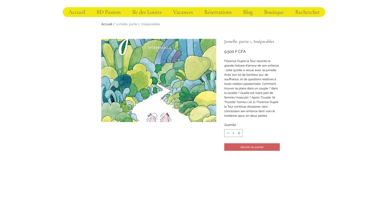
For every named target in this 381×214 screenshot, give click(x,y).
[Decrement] (227, 133)
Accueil (106, 24)
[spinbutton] (233, 133)
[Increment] (239, 133)
